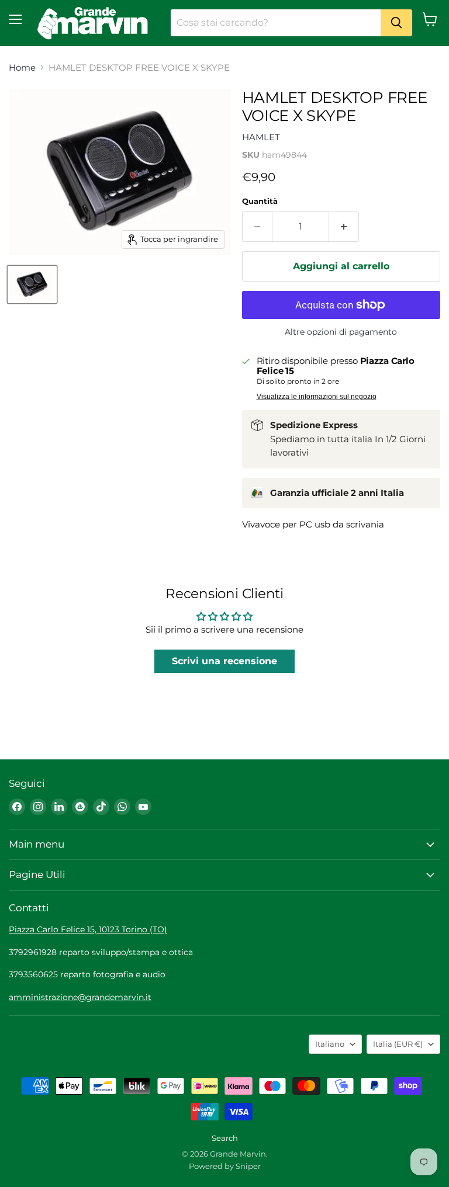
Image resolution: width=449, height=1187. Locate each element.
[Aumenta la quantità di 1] (344, 226)
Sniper (248, 1166)
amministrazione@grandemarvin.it (80, 997)
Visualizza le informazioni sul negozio (317, 397)
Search (225, 1138)
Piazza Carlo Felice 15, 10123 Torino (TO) (88, 929)
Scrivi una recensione (224, 661)
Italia (398, 1044)
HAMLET (261, 137)
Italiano (329, 1044)
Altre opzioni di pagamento (341, 331)
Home (22, 67)
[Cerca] (396, 22)
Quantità (260, 201)
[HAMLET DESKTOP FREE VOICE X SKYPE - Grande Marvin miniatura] (32, 284)
